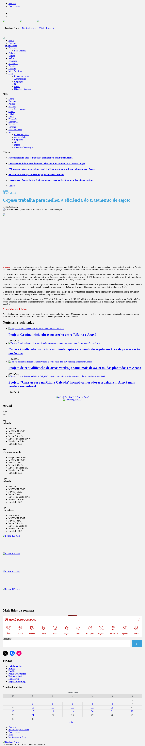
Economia (13, 63)
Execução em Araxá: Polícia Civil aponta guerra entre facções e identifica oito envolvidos (50, 180)
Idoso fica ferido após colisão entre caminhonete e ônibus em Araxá (40, 158)
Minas (17, 86)
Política (11, 45)
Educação (12, 61)
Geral (16, 84)
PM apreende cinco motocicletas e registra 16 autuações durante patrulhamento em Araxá (51, 169)
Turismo (12, 68)
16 (13, 711)
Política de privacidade (18, 729)
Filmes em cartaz (21, 76)
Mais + (11, 73)
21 (112, 711)
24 (33, 715)
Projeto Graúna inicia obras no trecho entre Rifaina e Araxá (52, 334)
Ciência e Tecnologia (23, 89)
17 (33, 711)
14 (112, 707)
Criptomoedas (15, 666)
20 (92, 711)
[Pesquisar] (137, 643)
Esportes (12, 43)
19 (72, 711)
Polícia (11, 66)
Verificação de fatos (17, 737)
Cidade (11, 56)
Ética (10, 734)
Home (5, 190)
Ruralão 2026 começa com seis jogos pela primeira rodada (36, 174)
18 (53, 711)
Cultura (11, 53)
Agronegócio (20, 79)
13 (92, 707)
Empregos (18, 81)
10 (33, 707)
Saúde (11, 58)
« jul (71, 722)
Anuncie (12, 3)
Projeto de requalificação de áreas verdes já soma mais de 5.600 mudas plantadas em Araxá (74, 368)
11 (53, 707)
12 (72, 707)
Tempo (11, 186)
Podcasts (12, 48)
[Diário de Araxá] (37, 28)
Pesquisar (7, 639)
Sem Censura (20, 50)
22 (132, 711)
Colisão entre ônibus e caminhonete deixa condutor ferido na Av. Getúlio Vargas (46, 163)
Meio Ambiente (15, 71)
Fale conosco (14, 6)
